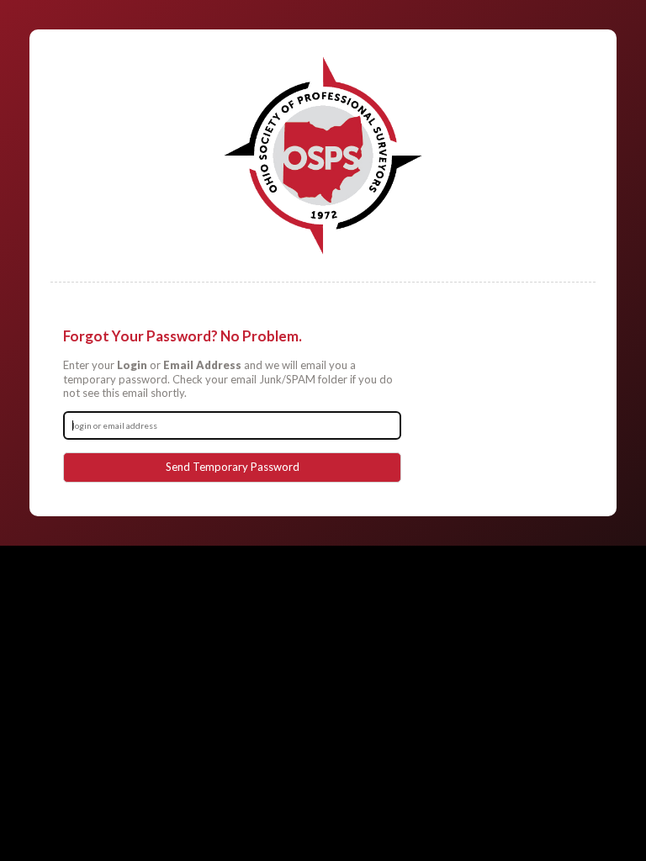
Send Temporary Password (232, 466)
